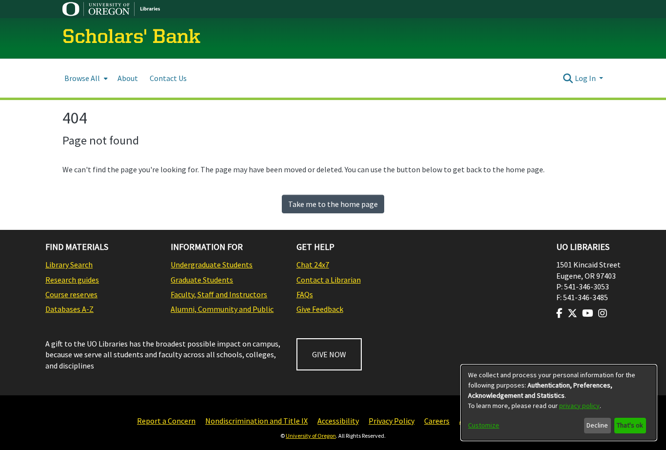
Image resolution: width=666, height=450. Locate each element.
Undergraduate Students (212, 264)
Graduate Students (202, 280)
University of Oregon (311, 435)
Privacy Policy (391, 421)
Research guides (72, 280)
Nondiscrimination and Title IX (256, 421)
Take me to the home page (333, 204)
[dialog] (558, 402)
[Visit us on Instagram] (602, 313)
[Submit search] (568, 78)
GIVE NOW (329, 354)
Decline (597, 425)
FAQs (304, 294)
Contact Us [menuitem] (168, 78)
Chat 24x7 (312, 264)
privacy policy (579, 405)
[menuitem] (85, 78)
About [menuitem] (128, 78)
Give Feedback (319, 309)
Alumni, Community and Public (222, 309)
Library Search (69, 264)
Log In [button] (586, 78)
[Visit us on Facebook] (559, 313)
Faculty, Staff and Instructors (219, 294)
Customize (483, 425)
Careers (437, 421)
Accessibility (338, 421)
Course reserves (71, 294)
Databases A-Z (69, 309)
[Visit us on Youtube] (587, 313)
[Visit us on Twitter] (572, 313)
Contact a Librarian (328, 280)
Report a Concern (166, 421)
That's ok (630, 425)
